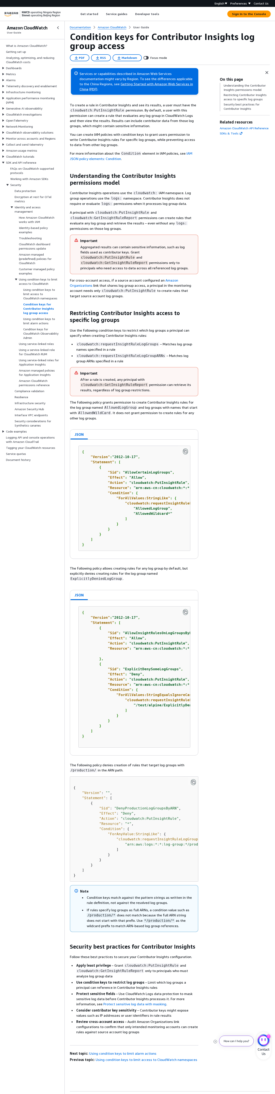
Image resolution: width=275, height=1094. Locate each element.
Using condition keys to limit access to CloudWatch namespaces (146, 1059)
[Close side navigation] (58, 27)
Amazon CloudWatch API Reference (244, 128)
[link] (141, 27)
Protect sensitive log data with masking (134, 1004)
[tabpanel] (134, 499)
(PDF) (93, 89)
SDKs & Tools (229, 133)
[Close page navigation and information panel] (267, 72)
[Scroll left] (77, 14)
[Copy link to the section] (66, 176)
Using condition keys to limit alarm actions (122, 1053)
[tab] (79, 434)
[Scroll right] (162, 14)
